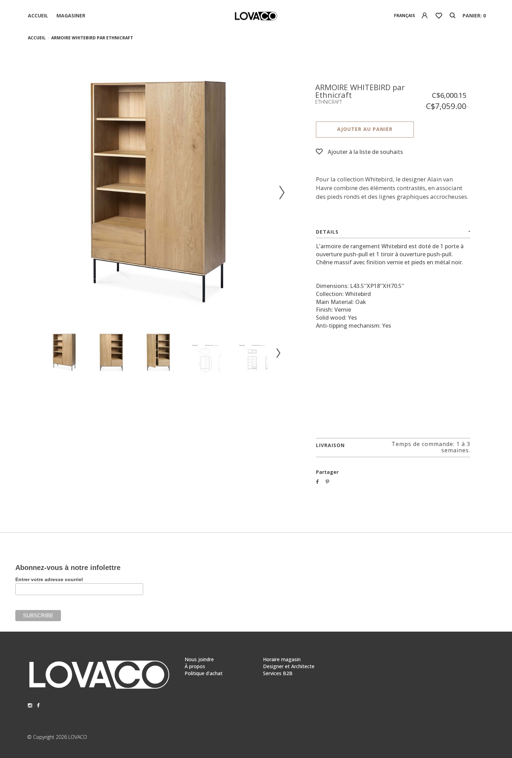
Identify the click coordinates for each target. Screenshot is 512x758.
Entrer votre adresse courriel (49, 579)
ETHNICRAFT (328, 102)
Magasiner (70, 15)
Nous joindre (199, 659)
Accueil (38, 15)
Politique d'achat (204, 673)
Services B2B (278, 673)
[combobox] (404, 16)
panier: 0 (474, 15)
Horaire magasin (282, 659)
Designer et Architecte (289, 666)
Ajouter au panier (365, 129)
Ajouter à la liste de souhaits (365, 152)
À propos (195, 666)
